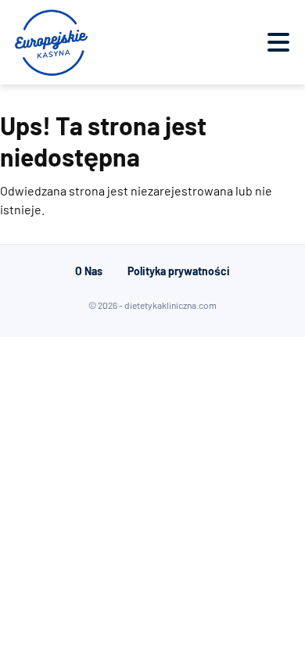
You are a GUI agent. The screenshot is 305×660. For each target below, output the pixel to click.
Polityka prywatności (178, 271)
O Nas (88, 271)
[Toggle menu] (278, 42)
